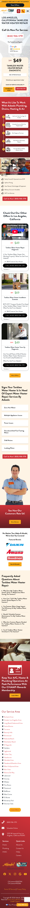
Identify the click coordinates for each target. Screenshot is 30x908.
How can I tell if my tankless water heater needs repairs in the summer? (14, 600)
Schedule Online (12, 828)
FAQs (18, 852)
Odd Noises (8, 440)
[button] (28, 11)
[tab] (15, 407)
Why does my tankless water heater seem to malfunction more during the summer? (13, 592)
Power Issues (8, 423)
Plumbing (5, 848)
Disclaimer (6, 269)
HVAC (4, 852)
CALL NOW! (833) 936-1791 (15, 265)
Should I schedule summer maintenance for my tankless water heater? (13, 616)
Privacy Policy (21, 889)
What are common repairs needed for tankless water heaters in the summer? (14, 624)
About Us (19, 845)
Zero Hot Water (10, 407)
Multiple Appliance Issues (13, 415)
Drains (4, 845)
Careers (18, 855)
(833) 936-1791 (12, 822)
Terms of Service (10, 889)
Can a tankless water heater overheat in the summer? (12, 631)
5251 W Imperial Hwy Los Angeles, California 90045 (16, 834)
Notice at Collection (14, 899)
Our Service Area (11, 711)
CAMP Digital (15, 901)
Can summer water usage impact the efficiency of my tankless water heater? (14, 608)
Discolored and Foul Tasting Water (14, 432)
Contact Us (20, 848)
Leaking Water (9, 448)
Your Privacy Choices (15, 905)
